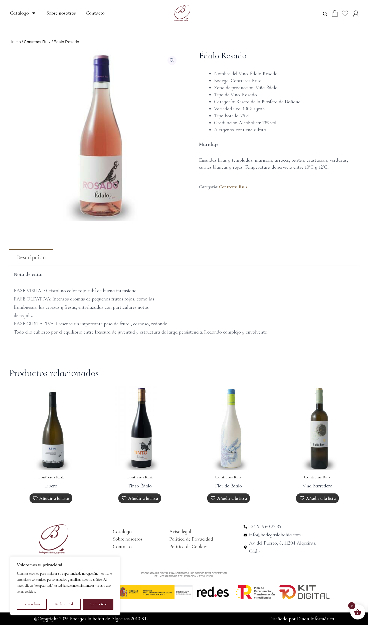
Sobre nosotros (61, 13)
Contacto (95, 13)
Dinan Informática (315, 619)
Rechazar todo (64, 604)
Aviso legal (180, 532)
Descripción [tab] (31, 257)
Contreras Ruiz (37, 42)
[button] (171, 60)
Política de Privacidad (191, 539)
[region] (65, 585)
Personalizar (31, 604)
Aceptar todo (98, 604)
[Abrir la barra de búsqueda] (325, 13)
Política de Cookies (188, 547)
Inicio (16, 42)
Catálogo (19, 13)
